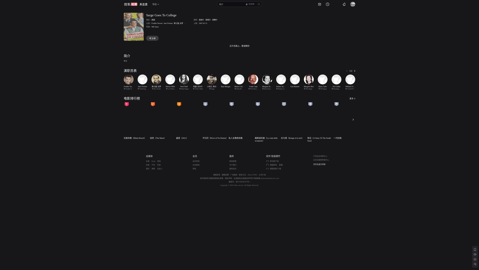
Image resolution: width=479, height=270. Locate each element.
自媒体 (149, 156)
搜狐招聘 (225, 175)
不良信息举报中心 (320, 156)
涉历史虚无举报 (319, 164)
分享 (154, 38)
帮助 (194, 169)
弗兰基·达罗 (178, 23)
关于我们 (232, 165)
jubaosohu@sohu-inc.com (270, 178)
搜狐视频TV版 (275, 169)
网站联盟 (232, 161)
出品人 (159, 169)
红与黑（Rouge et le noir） (292, 138)
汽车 (153, 165)
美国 (153, 20)
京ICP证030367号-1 (243, 182)
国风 (147, 169)
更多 (352, 99)
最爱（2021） (182, 138)
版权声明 (228, 178)
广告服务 (233, 175)
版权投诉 (232, 169)
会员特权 (196, 161)
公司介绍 (262, 175)
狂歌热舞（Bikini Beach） (135, 138)
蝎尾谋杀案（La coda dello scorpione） (266, 139)
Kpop (153, 161)
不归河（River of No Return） (214, 138)
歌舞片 (215, 20)
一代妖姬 (338, 138)
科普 (147, 165)
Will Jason (155, 27)
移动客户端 (274, 161)
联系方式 (242, 175)
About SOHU (252, 175)
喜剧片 (201, 20)
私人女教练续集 (236, 138)
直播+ (281, 165)
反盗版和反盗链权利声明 (243, 178)
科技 (159, 165)
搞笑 (153, 169)
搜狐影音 (273, 165)
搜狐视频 (131, 4)
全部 (147, 161)
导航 (154, 4)
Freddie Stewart (157, 23)
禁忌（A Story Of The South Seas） (319, 139)
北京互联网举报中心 (321, 160)
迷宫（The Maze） (158, 138)
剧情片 (208, 20)
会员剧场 (196, 165)
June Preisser (168, 23)
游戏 (159, 161)
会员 (195, 156)
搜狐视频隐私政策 (216, 178)
